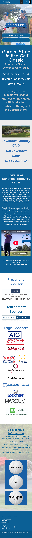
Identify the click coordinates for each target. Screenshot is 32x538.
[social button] (21, 2)
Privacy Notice (22, 532)
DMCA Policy (15, 533)
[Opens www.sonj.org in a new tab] (16, 488)
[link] (16, 35)
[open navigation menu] (30, 2)
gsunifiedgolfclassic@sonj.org (9, 527)
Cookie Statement (8, 533)
